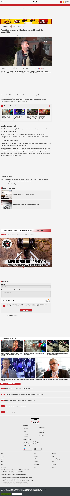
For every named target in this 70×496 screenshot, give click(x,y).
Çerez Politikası (26, 434)
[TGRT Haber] (35, 2)
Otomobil (35, 466)
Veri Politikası (41, 433)
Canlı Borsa (3, 455)
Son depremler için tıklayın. (9, 184)
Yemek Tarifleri (54, 467)
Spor (53, 461)
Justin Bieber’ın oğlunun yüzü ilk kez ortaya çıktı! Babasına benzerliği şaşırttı (24, 394)
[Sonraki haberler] (49, 106)
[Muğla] (6, 194)
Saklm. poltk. (26, 436)
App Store (38, 448)
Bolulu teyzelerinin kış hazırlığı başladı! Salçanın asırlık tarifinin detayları (14, 482)
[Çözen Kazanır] (26, 21)
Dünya (2, 459)
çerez (23, 489)
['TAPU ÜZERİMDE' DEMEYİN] (26, 252)
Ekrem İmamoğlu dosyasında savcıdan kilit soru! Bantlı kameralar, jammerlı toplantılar (24, 5)
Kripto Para (36, 456)
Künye (35, 458)
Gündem (6, 8)
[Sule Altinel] (11, 26)
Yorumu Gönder (26, 310)
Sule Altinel (21, 26)
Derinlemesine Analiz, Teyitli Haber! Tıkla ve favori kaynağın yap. (23, 230)
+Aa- (35, 68)
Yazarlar (53, 466)
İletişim (25, 431)
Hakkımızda (26, 428)
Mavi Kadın (36, 461)
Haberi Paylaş (6, 68)
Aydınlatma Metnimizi (30, 490)
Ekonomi (2, 462)
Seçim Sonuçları (55, 458)
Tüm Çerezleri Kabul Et (6, 494)
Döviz (2, 458)
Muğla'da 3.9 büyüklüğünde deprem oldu (23, 194)
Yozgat (37, 129)
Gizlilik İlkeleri (41, 429)
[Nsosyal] (27, 68)
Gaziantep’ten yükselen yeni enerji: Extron (15, 406)
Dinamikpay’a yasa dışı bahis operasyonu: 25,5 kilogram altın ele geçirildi (15, 479)
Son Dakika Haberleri (56, 459)
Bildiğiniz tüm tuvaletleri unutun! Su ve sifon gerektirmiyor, (20, 400)
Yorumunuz (11, 289)
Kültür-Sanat (36, 455)
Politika (35, 467)
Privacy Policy (41, 430)
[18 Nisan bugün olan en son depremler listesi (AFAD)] (6, 204)
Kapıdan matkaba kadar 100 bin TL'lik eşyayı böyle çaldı (19, 388)
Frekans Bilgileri (26, 433)
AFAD (2, 98)
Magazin (35, 459)
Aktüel (2, 453)
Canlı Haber (3, 456)
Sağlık (53, 456)
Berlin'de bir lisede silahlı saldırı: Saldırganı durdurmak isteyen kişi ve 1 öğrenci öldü (16, 483)
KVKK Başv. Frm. (42, 437)
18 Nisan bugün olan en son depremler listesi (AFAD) (26, 204)
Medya (35, 462)
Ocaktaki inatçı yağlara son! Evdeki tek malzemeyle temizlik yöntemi (22, 412)
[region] (35, 491)
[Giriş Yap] (61, 2)
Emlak (2, 464)
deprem (26, 95)
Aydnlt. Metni (41, 435)
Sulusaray (4, 99)
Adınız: (3, 284)
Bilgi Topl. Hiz (41, 432)
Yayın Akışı (54, 464)
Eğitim (2, 461)
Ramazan (53, 455)
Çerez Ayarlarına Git (17, 494)
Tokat (2, 95)
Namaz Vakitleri (36, 464)
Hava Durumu (3, 467)
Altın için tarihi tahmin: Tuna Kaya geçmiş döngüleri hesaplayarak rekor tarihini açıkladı (17, 480)
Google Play (28, 448)
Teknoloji (53, 462)
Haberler (2, 8)
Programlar (54, 453)
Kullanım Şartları (42, 427)
